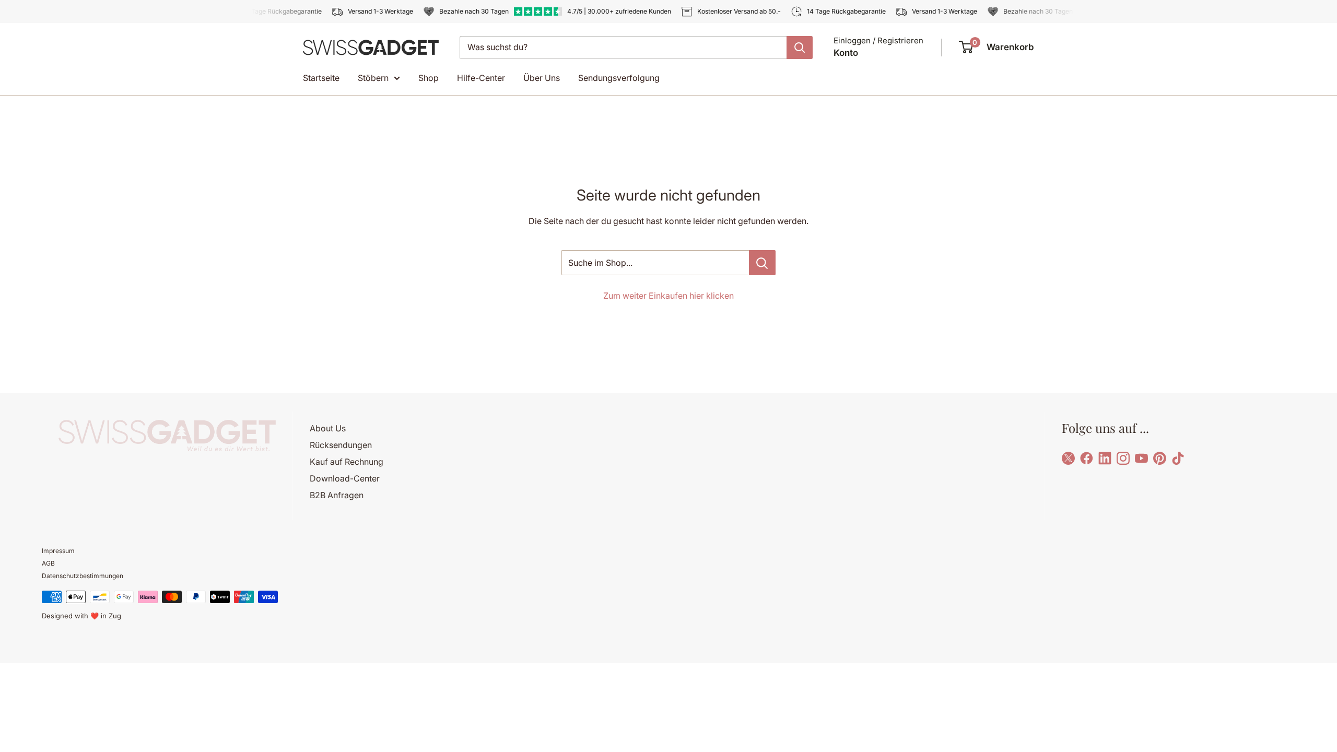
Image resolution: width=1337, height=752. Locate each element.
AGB (48, 563)
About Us (328, 428)
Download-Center (345, 478)
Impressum (58, 551)
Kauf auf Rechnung (346, 461)
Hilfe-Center (481, 78)
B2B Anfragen (336, 495)
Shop (428, 78)
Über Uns (541, 78)
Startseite (321, 78)
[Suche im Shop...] (762, 262)
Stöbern (373, 78)
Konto (846, 53)
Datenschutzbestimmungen (82, 576)
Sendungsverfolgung (619, 78)
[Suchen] (800, 47)
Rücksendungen (341, 445)
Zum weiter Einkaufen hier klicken (668, 295)
